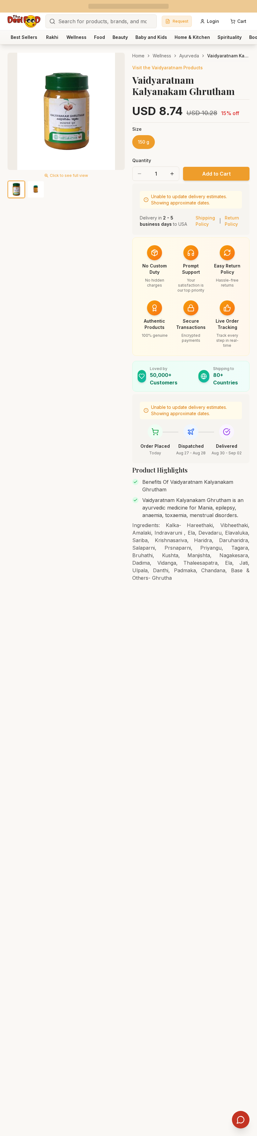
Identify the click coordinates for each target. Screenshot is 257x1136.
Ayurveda (189, 55)
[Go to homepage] (24, 21)
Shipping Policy (205, 221)
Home (138, 55)
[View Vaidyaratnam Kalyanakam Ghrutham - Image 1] (16, 189)
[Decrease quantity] (139, 174)
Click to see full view (69, 175)
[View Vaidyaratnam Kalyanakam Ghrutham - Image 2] (36, 189)
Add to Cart (216, 174)
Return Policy (232, 221)
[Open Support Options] (240, 1119)
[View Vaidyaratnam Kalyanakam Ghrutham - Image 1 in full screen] (66, 111)
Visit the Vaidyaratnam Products (167, 67)
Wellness (162, 55)
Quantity (141, 160)
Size (137, 129)
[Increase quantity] (172, 174)
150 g (143, 142)
